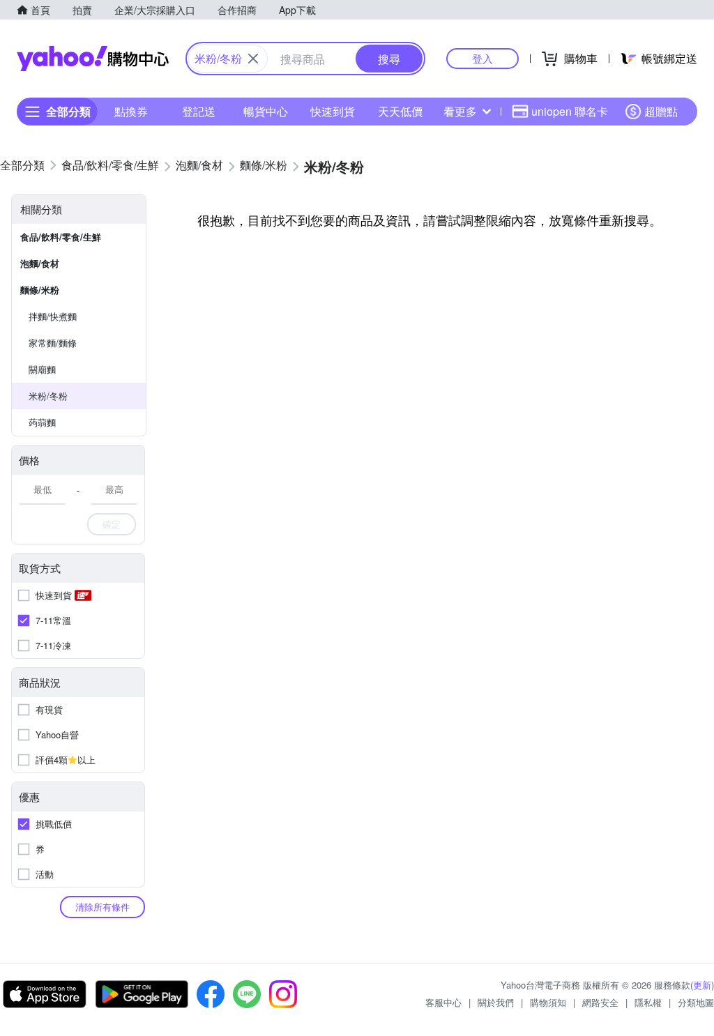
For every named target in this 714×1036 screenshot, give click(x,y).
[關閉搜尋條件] (253, 58)
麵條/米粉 (39, 289)
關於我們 (496, 1002)
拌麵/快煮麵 (53, 316)
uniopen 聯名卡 (569, 111)
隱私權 (648, 1002)
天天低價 (400, 111)
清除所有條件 (102, 906)
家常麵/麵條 (53, 342)
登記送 (198, 111)
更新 (702, 984)
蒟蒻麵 (42, 422)
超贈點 (661, 111)
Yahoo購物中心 (93, 58)
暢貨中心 (265, 111)
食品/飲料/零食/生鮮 (60, 236)
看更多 (460, 111)
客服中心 (443, 1002)
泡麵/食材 (39, 263)
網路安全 (600, 1002)
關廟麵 (42, 369)
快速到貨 (332, 111)
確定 (111, 524)
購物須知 (548, 1002)
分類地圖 (696, 1002)
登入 (482, 58)
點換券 (131, 111)
